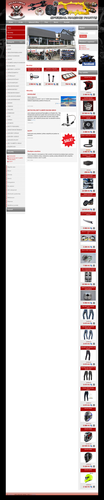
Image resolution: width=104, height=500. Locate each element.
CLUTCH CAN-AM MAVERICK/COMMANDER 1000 (88, 99)
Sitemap (34, 494)
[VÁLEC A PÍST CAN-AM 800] (94, 265)
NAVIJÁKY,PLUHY (13, 140)
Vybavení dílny (34, 22)
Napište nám (11, 167)
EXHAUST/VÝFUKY (13, 79)
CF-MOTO (10, 123)
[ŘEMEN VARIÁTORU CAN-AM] (94, 152)
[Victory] (93, 16)
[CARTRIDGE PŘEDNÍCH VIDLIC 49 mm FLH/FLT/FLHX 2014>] (57, 84)
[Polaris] (62, 16)
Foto (46, 22)
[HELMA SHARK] (94, 425)
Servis (9, 178)
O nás (21, 22)
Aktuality (10, 151)
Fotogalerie (11, 182)
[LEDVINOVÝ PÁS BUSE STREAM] (94, 172)
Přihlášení (83, 45)
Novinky (10, 32)
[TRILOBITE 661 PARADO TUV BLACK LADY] (94, 384)
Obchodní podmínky (14, 194)
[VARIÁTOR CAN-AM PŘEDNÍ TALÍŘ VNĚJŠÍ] (94, 303)
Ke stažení (11, 186)
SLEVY (10, 161)
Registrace (83, 47)
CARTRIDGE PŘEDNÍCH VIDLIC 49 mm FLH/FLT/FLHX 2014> (51, 70)
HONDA (10, 119)
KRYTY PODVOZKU (13, 126)
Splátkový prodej (13, 205)
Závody (10, 174)
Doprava (10, 201)
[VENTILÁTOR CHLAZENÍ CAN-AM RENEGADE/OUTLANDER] (94, 132)
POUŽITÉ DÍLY (12, 146)
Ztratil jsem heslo (85, 49)
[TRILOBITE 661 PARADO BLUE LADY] (94, 344)
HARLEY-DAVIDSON (13, 56)
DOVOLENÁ (12, 156)
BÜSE (9, 49)
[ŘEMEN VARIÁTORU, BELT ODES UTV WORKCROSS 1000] (40, 84)
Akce (9, 28)
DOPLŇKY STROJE (13, 133)
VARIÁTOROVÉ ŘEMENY (15, 130)
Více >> (58, 103)
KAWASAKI (11, 113)
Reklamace (11, 197)
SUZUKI (10, 103)
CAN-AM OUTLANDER (14, 96)
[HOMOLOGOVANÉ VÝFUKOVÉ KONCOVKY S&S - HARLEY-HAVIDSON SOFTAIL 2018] (94, 191)
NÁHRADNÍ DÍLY (12, 89)
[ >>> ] (33, 120)
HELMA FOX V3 (88, 77)
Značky (9, 37)
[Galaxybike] (64, 4)
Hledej (84, 36)
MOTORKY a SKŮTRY (14, 69)
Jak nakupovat (12, 190)
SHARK (10, 59)
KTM (9, 116)
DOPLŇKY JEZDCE (13, 136)
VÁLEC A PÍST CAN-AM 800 (88, 250)
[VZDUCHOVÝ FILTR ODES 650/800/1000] (75, 84)
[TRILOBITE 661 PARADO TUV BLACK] (94, 364)
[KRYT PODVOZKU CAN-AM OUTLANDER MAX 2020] (94, 284)
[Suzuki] (79, 16)
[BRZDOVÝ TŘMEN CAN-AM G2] (94, 247)
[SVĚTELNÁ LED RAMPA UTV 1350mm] (94, 228)
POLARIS (10, 109)
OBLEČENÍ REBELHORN (15, 52)
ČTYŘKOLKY (11, 76)
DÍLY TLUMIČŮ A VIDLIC (15, 143)
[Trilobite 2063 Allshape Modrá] (94, 405)
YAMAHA (10, 106)
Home (11, 22)
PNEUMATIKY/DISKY (14, 93)
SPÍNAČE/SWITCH (13, 72)
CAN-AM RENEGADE (14, 99)
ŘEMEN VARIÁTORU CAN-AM (88, 135)
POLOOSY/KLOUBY (13, 86)
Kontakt (66, 22)
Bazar (9, 171)
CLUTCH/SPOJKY (13, 82)
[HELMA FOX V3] (94, 94)
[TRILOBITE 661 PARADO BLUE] (94, 323)
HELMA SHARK (88, 408)
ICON (9, 46)
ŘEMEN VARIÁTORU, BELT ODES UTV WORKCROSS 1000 (34, 70)
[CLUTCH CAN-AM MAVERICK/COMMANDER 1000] (94, 113)
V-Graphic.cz (11, 494)
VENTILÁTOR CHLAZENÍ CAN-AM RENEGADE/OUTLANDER (88, 118)
